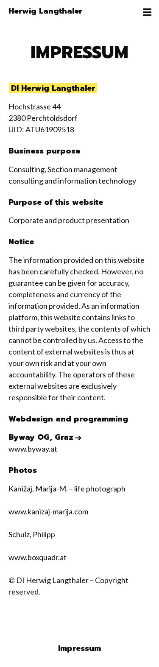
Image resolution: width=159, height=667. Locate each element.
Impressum (79, 648)
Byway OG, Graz (40, 437)
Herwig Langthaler (45, 11)
